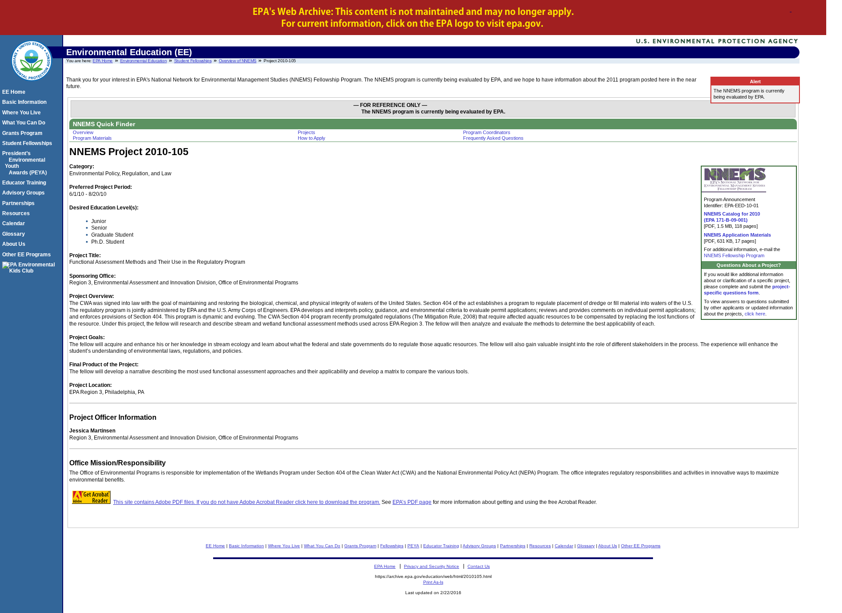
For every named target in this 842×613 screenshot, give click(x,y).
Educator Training (441, 545)
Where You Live (284, 545)
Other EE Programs (640, 545)
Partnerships (512, 545)
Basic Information (246, 545)
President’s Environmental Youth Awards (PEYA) (26, 162)
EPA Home (103, 60)
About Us (607, 545)
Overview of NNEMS (238, 60)
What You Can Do (322, 545)
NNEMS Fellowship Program (734, 255)
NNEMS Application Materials (737, 234)
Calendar (564, 545)
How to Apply (311, 138)
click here (755, 313)
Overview (83, 132)
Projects (306, 132)
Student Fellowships (192, 60)
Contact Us (478, 566)
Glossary (586, 545)
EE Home (215, 545)
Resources (540, 545)
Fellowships (391, 545)
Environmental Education (143, 60)
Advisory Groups (479, 545)
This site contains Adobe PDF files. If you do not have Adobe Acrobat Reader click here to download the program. (246, 502)
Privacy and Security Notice (431, 566)
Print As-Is (433, 582)
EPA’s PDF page (412, 502)
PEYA (413, 545)
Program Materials (92, 138)
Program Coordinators (486, 132)
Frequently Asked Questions (493, 138)
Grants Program (360, 545)
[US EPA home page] (32, 86)
